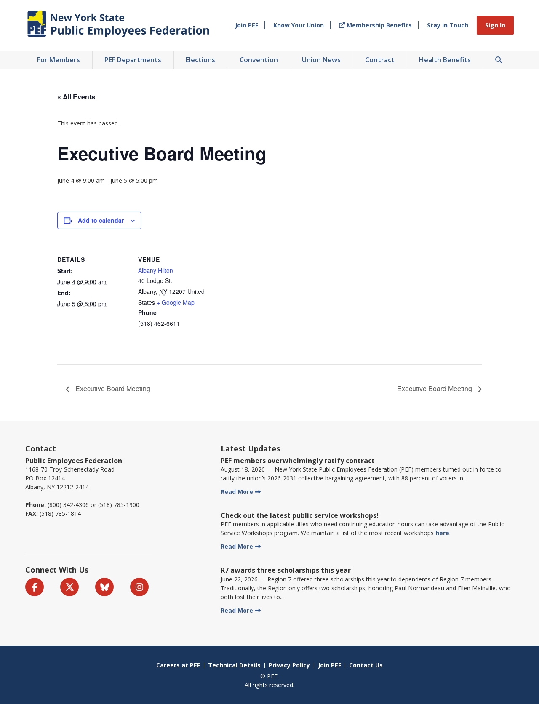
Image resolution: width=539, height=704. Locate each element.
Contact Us (366, 665)
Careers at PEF (178, 665)
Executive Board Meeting (112, 388)
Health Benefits (445, 59)
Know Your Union (298, 25)
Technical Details (234, 665)
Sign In (495, 25)
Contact (40, 448)
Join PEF (246, 25)
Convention (259, 59)
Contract (380, 59)
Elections (200, 59)
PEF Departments (132, 59)
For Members (58, 59)
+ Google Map (176, 302)
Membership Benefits (378, 25)
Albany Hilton (155, 270)
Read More (237, 492)
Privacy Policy (289, 665)
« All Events (76, 96)
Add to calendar (101, 220)
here (442, 533)
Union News (321, 59)
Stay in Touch (447, 25)
